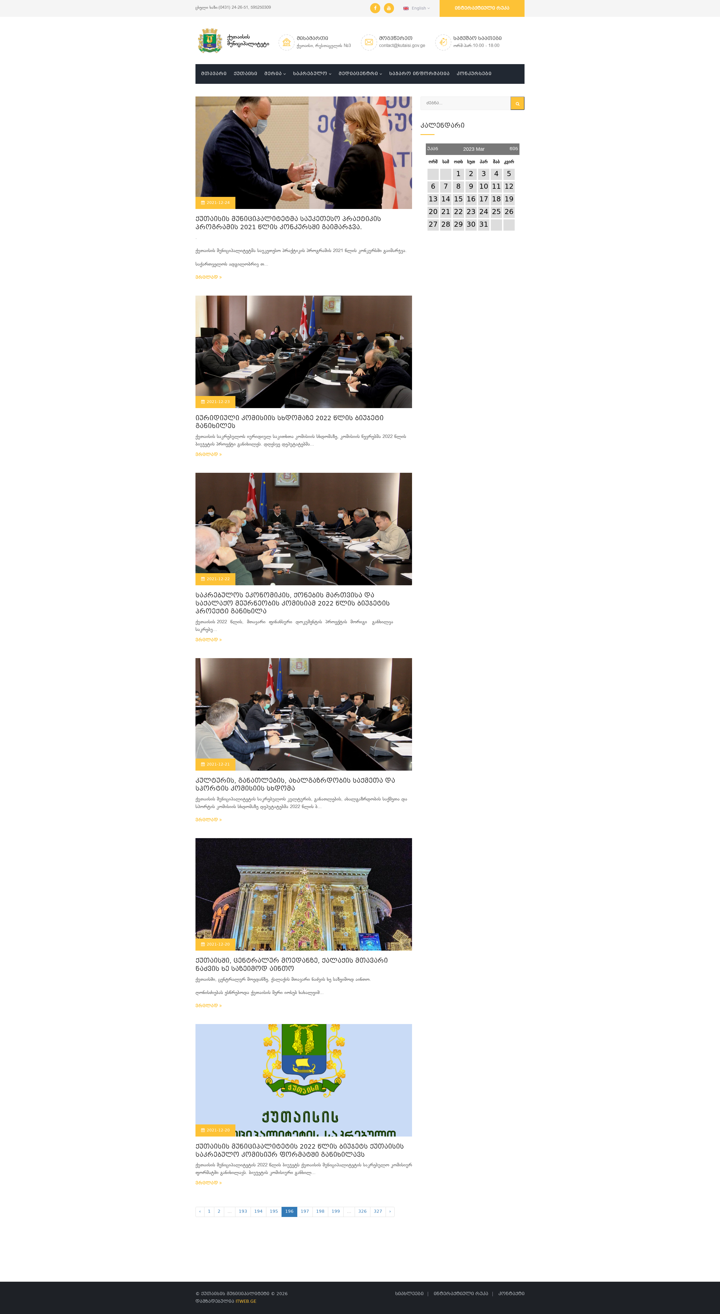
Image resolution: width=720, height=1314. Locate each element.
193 (243, 1211)
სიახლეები (409, 1293)
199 (336, 1211)
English (418, 8)
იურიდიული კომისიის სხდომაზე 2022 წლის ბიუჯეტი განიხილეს (289, 423)
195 (274, 1211)
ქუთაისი (245, 73)
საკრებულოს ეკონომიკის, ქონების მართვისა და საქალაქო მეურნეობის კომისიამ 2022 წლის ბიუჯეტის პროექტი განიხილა (292, 604)
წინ (514, 147)
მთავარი (214, 73)
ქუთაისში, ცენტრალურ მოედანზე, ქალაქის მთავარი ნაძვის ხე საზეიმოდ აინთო (291, 965)
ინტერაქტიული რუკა (482, 8)
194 (258, 1211)
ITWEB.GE (246, 1301)
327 (378, 1211)
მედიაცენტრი (358, 73)
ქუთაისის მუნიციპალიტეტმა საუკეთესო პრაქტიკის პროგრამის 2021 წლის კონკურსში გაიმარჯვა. (288, 224)
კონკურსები (474, 73)
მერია (273, 73)
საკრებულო (310, 73)
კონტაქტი (511, 1293)
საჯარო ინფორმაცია (419, 73)
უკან (432, 147)
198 (320, 1211)
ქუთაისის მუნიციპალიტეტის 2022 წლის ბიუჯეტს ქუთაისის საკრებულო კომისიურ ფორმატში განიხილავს (299, 1151)
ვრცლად (207, 277)
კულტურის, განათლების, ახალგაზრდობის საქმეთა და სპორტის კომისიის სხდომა (295, 785)
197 (305, 1211)
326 (362, 1211)
